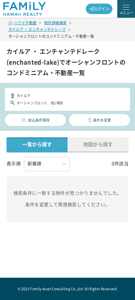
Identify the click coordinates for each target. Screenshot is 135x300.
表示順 (14, 163)
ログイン (101, 8)
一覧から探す (37, 144)
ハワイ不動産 (25, 23)
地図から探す (98, 144)
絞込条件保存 (39, 120)
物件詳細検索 (55, 23)
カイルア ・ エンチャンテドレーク (37, 29)
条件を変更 (102, 120)
